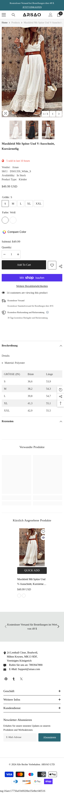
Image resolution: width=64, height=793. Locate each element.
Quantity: (7, 247)
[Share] (59, 265)
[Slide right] (58, 627)
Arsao (15, 167)
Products (15, 22)
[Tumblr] (13, 678)
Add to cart (24, 264)
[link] (16, 497)
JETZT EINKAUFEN (32, 7)
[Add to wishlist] (52, 265)
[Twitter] (21, 678)
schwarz (24, 595)
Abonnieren (49, 737)
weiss (19, 595)
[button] (53, 114)
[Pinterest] (6, 678)
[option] (32, 72)
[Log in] (50, 15)
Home (5, 22)
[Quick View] (43, 537)
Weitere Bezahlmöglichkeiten (32, 286)
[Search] (13, 15)
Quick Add (32, 570)
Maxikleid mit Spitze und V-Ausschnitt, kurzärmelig (31, 581)
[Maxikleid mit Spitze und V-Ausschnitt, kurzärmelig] (32, 547)
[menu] (4, 15)
